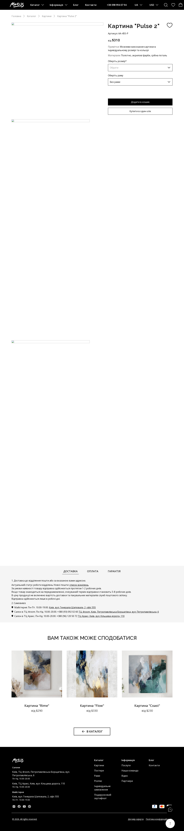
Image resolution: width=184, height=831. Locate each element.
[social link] (14, 806)
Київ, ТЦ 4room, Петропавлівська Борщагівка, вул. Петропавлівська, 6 (41, 773)
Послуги (126, 765)
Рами (97, 775)
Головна (16, 16)
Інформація (56, 4)
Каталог (35, 4)
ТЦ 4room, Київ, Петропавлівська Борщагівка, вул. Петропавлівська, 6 (119, 611)
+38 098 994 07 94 (116, 4)
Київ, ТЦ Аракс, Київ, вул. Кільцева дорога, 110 (38, 783)
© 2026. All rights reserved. (24, 819)
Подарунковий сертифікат (102, 796)
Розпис (98, 781)
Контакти (90, 4)
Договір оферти (136, 819)
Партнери (127, 781)
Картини (46, 16)
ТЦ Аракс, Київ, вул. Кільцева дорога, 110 (101, 616)
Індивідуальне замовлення (102, 788)
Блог (75, 4)
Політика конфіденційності (159, 819)
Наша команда (129, 770)
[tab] (70, 571)
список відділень (79, 585)
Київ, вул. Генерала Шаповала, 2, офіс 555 (72, 607)
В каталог (95, 731)
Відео (124, 775)
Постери (99, 770)
